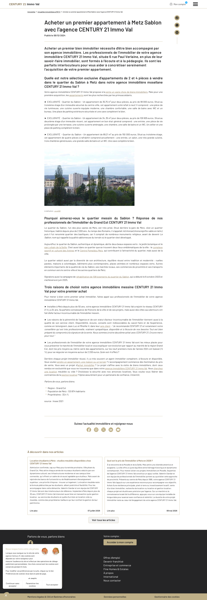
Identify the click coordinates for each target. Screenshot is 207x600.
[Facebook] (89, 429)
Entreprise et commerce (117, 565)
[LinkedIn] (111, 429)
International (111, 576)
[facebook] (30, 543)
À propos (108, 572)
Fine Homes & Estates (116, 569)
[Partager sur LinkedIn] (177, 32)
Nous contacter (112, 580)
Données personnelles (115, 596)
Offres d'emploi (112, 557)
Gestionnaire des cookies (167, 596)
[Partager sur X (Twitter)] (177, 25)
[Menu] (195, 4)
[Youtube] (118, 429)
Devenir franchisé (113, 561)
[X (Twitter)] (103, 429)
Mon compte (180, 4)
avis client (105, 326)
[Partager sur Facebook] (177, 17)
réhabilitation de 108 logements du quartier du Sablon (102, 276)
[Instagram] (96, 429)
